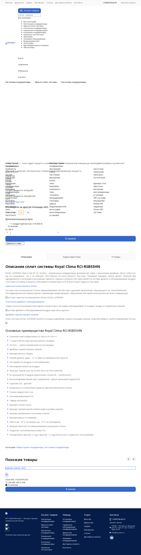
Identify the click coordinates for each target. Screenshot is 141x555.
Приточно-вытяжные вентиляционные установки (39, 149)
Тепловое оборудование (48, 132)
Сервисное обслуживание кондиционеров (70, 527)
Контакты (78, 2)
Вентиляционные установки (52, 144)
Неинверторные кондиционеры (31, 94)
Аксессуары (29, 141)
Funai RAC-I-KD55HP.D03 (16, 479)
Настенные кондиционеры (17, 82)
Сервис (29, 2)
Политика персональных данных (17, 535)
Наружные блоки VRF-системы (30, 158)
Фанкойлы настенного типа (29, 123)
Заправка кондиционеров (70, 539)
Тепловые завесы (24, 135)
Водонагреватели (38, 138)
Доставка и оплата (63, 2)
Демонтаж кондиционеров (70, 533)
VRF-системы (31, 152)
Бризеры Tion (22, 146)
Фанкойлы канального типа (29, 129)
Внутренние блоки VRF (27, 155)
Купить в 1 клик (13, 243)
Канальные (98, 171)
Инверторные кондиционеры (30, 91)
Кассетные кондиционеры (73, 82)
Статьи (50, 2)
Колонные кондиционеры (48, 115)
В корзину (70, 238)
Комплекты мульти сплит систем (31, 100)
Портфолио (39, 2)
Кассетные (98, 169)
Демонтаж (19, 2)
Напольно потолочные (45, 117)
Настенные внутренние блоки (54, 177)
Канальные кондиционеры (50, 112)
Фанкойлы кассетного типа (29, 126)
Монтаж (8, 2)
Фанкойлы (27, 120)
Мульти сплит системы (46, 82)
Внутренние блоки (25, 106)
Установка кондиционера (69, 520)
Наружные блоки (24, 103)
